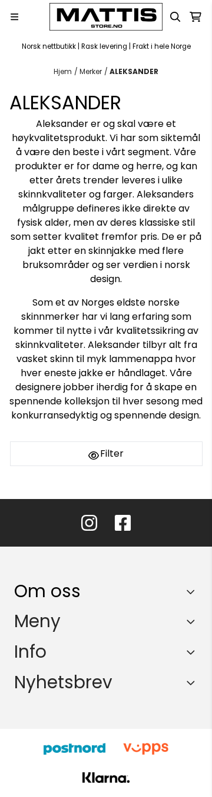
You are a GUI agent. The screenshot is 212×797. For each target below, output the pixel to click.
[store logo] (106, 17)
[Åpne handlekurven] (195, 17)
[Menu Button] (14, 17)
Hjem (63, 71)
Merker (91, 71)
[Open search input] (175, 17)
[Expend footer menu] (193, 621)
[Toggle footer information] (193, 591)
